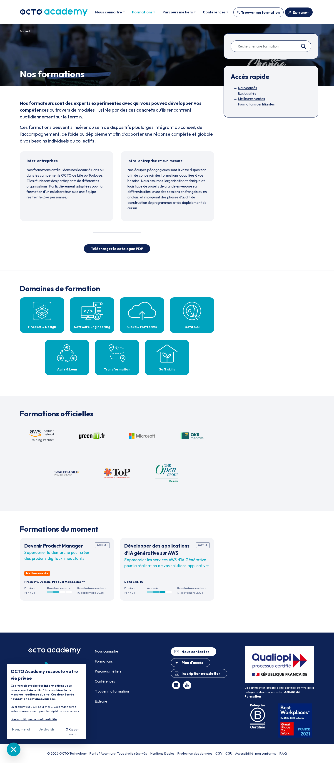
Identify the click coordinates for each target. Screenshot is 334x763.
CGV (218, 753)
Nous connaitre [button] (108, 12)
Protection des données (194, 753)
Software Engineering (92, 327)
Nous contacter (195, 651)
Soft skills (167, 369)
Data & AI (192, 327)
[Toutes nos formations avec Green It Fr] (92, 436)
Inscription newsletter (201, 673)
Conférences (105, 681)
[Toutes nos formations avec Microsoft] (142, 436)
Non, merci (21, 729)
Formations (104, 661)
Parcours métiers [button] (177, 12)
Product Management (68, 581)
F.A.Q (283, 753)
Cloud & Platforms (142, 327)
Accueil (25, 31)
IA (141, 581)
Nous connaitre (106, 651)
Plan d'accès (192, 662)
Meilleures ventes (251, 98)
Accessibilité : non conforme (256, 753)
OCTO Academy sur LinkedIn (176, 685)
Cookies (13, 749)
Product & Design (42, 327)
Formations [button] (142, 12)
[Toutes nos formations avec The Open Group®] (167, 473)
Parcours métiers (108, 671)
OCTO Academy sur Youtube (187, 685)
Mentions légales (162, 753)
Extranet (301, 12)
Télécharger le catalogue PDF (117, 248)
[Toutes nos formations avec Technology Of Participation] (117, 473)
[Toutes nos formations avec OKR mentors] (192, 436)
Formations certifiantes (256, 104)
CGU (228, 753)
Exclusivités (247, 93)
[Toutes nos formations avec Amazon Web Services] (42, 436)
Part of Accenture (103, 753)
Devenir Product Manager (53, 546)
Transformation (117, 369)
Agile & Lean (67, 369)
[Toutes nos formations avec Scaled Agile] (67, 473)
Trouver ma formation (260, 12)
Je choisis (47, 729)
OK (305, 46)
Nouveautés (247, 87)
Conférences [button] (214, 12)
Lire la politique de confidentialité (34, 719)
